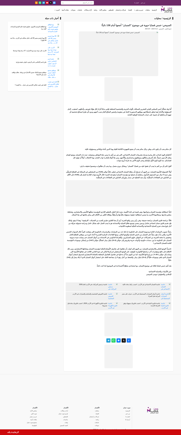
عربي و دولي (139, 10)
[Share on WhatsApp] (113, 340)
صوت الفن (34, 413)
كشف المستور (64, 425)
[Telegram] (43, 2)
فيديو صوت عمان (63, 413)
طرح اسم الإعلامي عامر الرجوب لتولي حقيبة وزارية (31, 62)
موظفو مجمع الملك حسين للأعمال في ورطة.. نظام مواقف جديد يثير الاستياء (29, 73)
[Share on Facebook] (129, 340)
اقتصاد (130, 10)
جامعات (79, 10)
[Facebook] (54, 2)
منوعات (73, 10)
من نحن (143, 2)
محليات (147, 10)
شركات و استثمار (121, 10)
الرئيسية (154, 10)
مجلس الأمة (102, 10)
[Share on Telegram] (108, 340)
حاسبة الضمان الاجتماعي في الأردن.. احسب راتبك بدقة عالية (141, 284)
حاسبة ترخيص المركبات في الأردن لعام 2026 (93, 284)
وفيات (66, 422)
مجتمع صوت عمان (32, 422)
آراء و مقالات (88, 10)
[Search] (63, 3)
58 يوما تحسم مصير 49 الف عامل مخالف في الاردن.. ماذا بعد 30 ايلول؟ (28, 39)
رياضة (95, 10)
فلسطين (111, 10)
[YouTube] (47, 2)
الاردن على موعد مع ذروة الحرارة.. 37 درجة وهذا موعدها (29, 50)
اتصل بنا (136, 2)
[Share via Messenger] (119, 340)
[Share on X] (124, 340)
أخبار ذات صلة (52, 18)
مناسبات (65, 419)
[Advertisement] (118, 89)
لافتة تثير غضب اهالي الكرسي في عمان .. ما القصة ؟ (30, 85)
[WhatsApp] (40, 2)
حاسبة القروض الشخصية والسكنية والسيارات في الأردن (90, 294)
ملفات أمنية (65, 10)
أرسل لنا (127, 419)
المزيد (58, 10)
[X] (50, 2)
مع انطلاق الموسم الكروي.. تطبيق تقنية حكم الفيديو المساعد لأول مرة (28, 28)
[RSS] (36, 2)
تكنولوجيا (34, 425)
